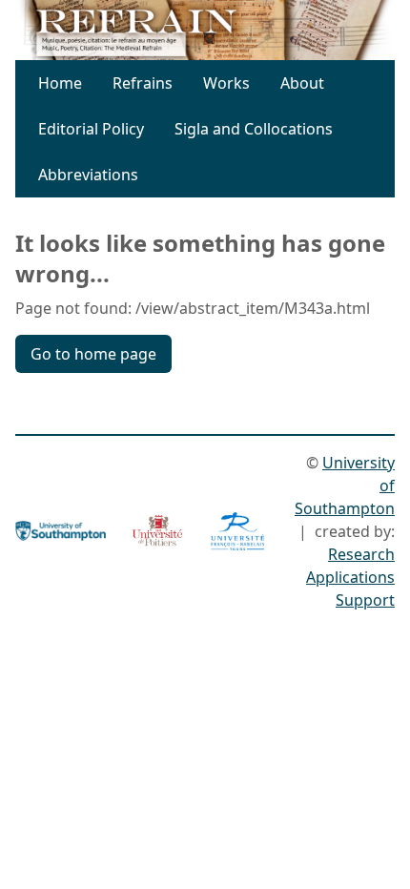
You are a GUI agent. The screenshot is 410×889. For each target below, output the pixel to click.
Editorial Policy (91, 128)
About (302, 82)
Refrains (143, 82)
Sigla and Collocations (253, 128)
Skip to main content (211, 26)
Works (226, 82)
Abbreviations (88, 174)
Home (60, 82)
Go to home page (93, 353)
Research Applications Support (350, 577)
